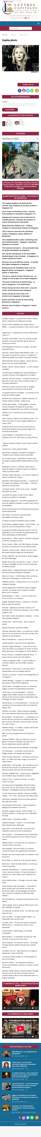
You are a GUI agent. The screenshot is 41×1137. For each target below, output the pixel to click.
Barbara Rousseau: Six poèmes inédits (15, 628)
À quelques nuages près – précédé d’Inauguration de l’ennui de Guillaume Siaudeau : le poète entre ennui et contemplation (20, 503)
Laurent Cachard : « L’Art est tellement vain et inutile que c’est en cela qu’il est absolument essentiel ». (25, 1085)
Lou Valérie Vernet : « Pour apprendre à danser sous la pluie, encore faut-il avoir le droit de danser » (25, 1075)
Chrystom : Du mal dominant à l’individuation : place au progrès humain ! (23, 1108)
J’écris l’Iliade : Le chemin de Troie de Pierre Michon (19, 860)
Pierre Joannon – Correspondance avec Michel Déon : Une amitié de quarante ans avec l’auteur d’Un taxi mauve (20, 836)
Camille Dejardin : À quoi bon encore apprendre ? (18, 643)
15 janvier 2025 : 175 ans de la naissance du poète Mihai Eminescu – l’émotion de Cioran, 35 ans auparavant (19, 925)
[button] (20, 1000)
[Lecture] (5, 1008)
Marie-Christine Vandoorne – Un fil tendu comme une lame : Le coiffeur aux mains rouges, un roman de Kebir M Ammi (20, 759)
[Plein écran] (36, 1008)
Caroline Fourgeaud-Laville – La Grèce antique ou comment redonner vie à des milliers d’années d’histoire (19, 663)
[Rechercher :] (20, 28)
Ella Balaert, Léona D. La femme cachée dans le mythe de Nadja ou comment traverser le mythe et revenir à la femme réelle (19, 469)
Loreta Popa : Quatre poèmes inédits (14, 449)
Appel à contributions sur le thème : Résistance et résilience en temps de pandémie (25, 1097)
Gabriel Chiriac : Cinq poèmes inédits (14, 819)
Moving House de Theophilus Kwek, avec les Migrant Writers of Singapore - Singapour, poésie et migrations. (19, 270)
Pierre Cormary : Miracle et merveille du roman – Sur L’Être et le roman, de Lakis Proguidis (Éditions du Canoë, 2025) (20, 420)
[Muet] (33, 1008)
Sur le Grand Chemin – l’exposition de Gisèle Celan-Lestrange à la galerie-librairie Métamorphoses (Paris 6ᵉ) (20, 460)
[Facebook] (19, 90)
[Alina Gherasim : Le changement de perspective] (6, 1054)
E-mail (5, 102)
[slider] (19, 1008)
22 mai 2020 (17, 1112)
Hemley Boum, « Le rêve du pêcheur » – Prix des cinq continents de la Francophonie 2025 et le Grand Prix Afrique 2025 (20, 705)
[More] (37, 90)
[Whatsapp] (32, 90)
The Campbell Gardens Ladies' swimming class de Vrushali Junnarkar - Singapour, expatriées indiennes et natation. (20, 242)
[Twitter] (28, 90)
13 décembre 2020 (19, 1056)
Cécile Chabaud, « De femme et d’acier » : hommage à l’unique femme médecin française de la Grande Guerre (20, 945)
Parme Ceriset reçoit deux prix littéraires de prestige (19, 747)
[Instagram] (24, 90)
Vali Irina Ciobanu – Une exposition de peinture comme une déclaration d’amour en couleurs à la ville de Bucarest (20, 964)
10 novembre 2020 (19, 1090)
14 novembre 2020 (19, 1079)
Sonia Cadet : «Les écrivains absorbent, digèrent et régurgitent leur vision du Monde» (24, 1064)
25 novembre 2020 (19, 1068)
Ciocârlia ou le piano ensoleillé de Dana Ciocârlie (18, 521)
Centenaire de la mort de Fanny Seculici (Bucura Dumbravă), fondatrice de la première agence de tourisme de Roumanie (18, 429)
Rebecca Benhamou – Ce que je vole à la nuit (17, 639)
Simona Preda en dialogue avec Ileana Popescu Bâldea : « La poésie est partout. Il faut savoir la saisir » (20, 326)
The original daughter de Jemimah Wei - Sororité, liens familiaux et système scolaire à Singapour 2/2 (19, 205)
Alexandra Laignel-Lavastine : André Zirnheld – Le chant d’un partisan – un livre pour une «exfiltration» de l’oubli (19, 813)
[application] (20, 999)
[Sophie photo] (20, 70)
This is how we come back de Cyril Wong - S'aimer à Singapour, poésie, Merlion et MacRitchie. (18, 233)
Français (9, 1)
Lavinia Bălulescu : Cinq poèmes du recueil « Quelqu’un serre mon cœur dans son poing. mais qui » (20, 437)
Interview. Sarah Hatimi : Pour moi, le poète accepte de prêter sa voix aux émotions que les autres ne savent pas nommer (19, 341)
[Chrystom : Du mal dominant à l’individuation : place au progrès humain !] (6, 1108)
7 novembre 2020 (18, 1101)
